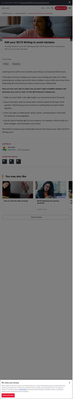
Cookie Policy (22, 389)
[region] (36, 389)
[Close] (69, 383)
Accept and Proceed (8, 395)
